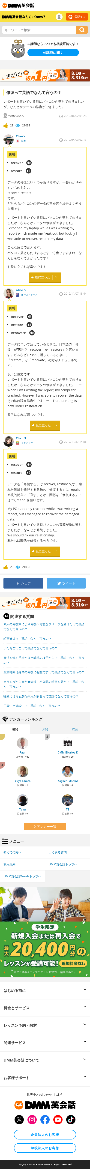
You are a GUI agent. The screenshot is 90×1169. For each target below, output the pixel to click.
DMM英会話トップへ (63, 864)
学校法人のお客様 (45, 1148)
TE (67, 809)
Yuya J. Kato (22, 781)
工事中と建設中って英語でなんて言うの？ (31, 706)
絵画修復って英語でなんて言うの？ (27, 639)
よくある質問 (58, 852)
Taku (22, 809)
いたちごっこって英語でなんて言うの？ (30, 648)
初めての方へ (12, 852)
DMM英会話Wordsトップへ (22, 876)
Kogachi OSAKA (67, 781)
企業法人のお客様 (45, 1134)
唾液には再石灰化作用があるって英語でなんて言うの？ (40, 696)
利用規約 (9, 864)
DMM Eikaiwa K (67, 752)
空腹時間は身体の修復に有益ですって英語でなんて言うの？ (43, 672)
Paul (22, 752)
